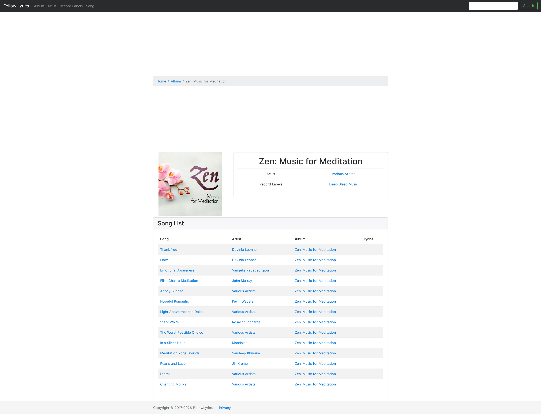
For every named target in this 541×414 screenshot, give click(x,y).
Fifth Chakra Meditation (179, 280)
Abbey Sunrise (171, 291)
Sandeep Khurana (246, 353)
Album (39, 6)
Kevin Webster (243, 301)
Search (528, 6)
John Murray (242, 280)
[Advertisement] (270, 42)
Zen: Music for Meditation (315, 249)
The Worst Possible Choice (181, 332)
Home (161, 81)
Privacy (225, 408)
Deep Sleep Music (343, 184)
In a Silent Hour (172, 343)
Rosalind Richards (246, 322)
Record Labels (71, 6)
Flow (164, 260)
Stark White (169, 322)
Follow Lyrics (16, 5)
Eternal (165, 374)
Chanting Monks (173, 384)
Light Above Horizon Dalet (181, 312)
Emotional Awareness (177, 270)
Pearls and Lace (173, 363)
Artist (52, 6)
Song (90, 6)
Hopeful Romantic (174, 301)
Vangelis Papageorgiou (250, 270)
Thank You (168, 249)
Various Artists (343, 174)
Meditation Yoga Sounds (179, 353)
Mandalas (239, 343)
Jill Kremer (240, 363)
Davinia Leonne (244, 249)
